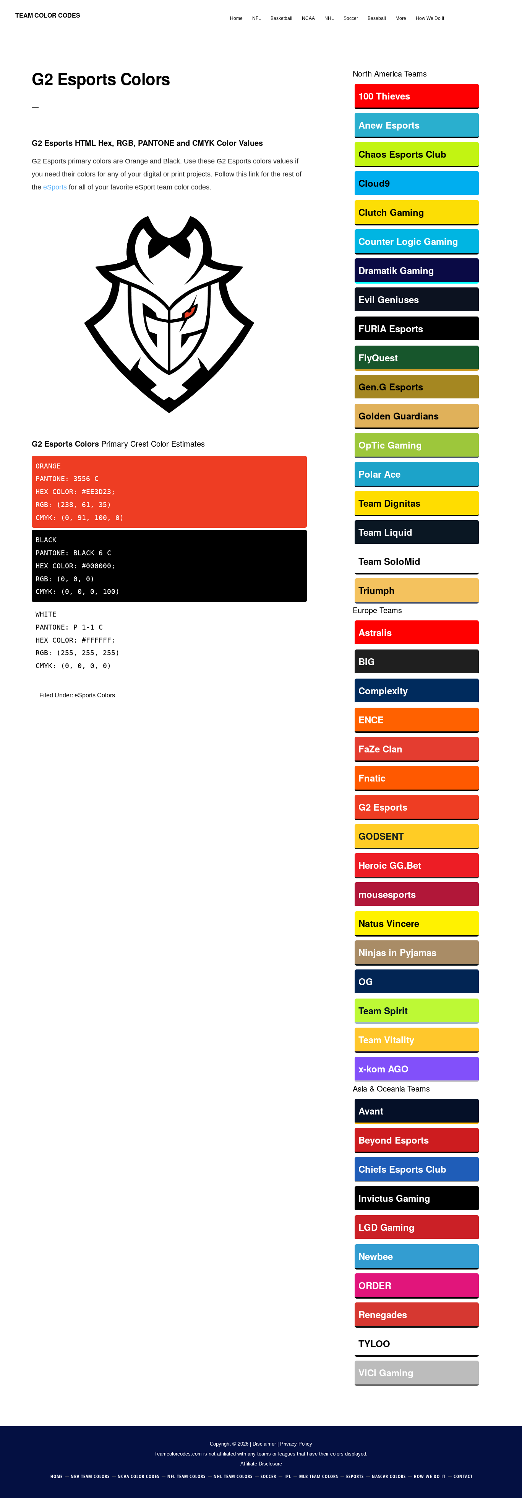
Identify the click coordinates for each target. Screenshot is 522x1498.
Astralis (375, 632)
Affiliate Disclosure (261, 1464)
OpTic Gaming (390, 444)
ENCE (371, 719)
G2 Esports (382, 806)
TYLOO (374, 1343)
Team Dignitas (389, 502)
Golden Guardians (398, 415)
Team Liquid (385, 531)
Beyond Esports (393, 1139)
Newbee (375, 1256)
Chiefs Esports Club (402, 1168)
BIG (366, 661)
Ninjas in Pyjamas (397, 952)
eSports (55, 187)
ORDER (374, 1285)
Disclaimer (264, 1444)
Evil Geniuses (388, 299)
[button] (453, 12)
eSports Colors (95, 695)
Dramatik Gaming (396, 270)
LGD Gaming (386, 1227)
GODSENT (381, 835)
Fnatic (372, 777)
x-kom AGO (383, 1068)
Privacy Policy (296, 1444)
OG (365, 981)
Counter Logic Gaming (408, 241)
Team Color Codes (47, 15)
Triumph (376, 590)
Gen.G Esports (390, 386)
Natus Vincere (388, 923)
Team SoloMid (389, 561)
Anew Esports (389, 124)
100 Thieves (384, 95)
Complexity (383, 690)
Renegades (382, 1314)
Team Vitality (386, 1039)
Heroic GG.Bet (389, 864)
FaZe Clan (380, 748)
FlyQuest (378, 357)
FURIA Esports (390, 328)
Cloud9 (374, 182)
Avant (370, 1110)
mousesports (387, 894)
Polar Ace (379, 473)
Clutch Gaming (391, 212)
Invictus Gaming (394, 1197)
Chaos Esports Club (402, 153)
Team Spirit (383, 1010)
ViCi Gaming (385, 1372)
